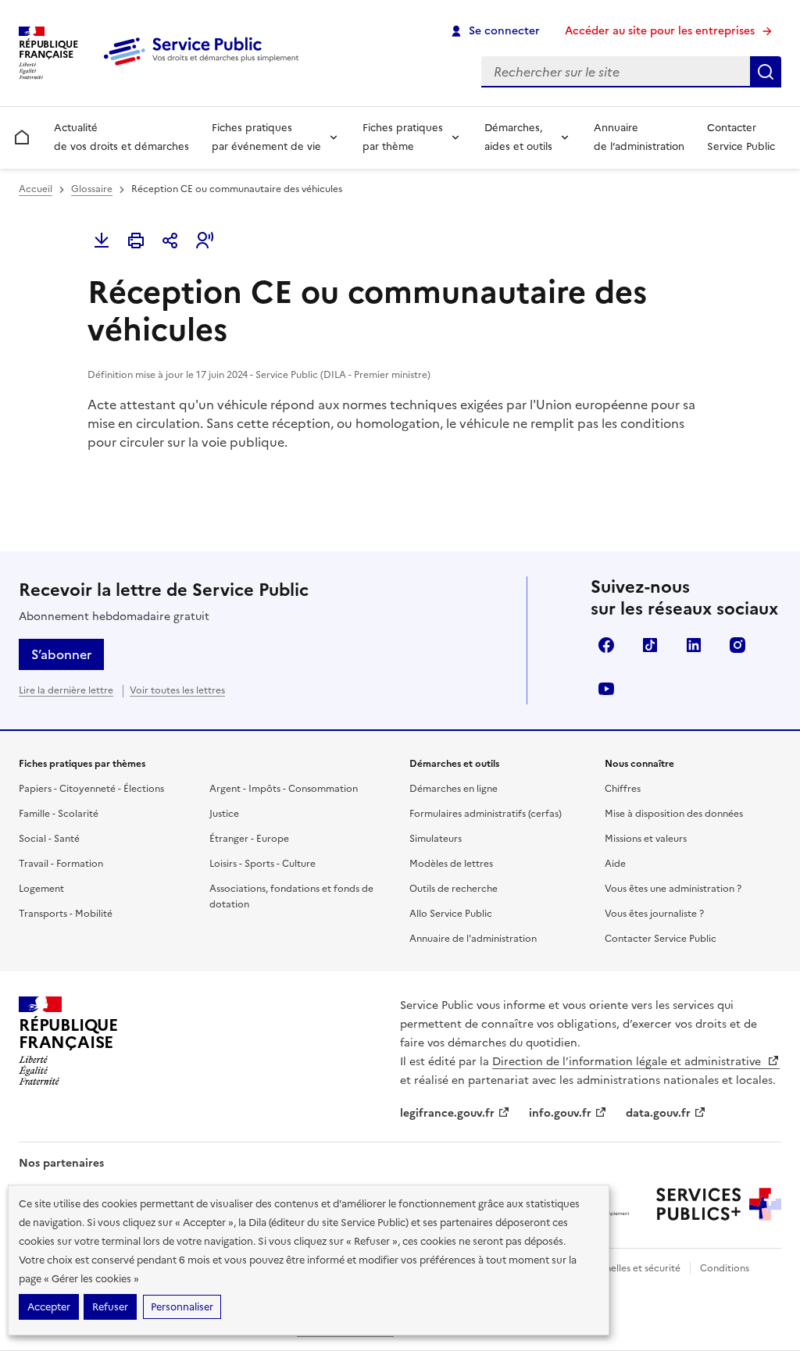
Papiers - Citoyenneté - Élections (91, 789)
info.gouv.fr (560, 1113)
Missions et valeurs (646, 839)
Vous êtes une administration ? (673, 889)
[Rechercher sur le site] (765, 71)
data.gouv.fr (658, 1113)
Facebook (606, 645)
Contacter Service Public (741, 137)
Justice (224, 814)
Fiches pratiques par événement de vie (266, 137)
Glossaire (91, 189)
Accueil (35, 189)
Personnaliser (182, 1306)
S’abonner (61, 654)
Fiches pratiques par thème (402, 137)
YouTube (606, 688)
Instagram (737, 645)
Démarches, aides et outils (518, 137)
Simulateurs (435, 839)
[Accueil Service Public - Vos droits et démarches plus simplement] (204, 66)
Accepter (48, 1306)
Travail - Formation (61, 864)
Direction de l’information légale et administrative (628, 1061)
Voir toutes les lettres (177, 690)
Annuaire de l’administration (639, 137)
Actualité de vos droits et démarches (121, 137)
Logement (41, 889)
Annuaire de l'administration (473, 939)
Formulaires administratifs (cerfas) (485, 814)
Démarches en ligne (453, 789)
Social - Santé (49, 839)
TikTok (650, 645)
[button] (205, 240)
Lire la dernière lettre (66, 690)
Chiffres (623, 789)
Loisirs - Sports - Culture (262, 864)
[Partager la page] (170, 240)
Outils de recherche (453, 889)
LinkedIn (693, 645)
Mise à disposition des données (674, 814)
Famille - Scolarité (58, 814)
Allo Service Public (450, 914)
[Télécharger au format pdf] (102, 240)
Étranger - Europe (249, 839)
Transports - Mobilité (65, 914)
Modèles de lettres (451, 864)
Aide (615, 864)
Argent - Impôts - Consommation (283, 789)
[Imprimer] (136, 240)
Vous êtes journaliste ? (654, 914)
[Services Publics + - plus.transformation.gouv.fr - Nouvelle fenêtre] (718, 1204)
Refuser (110, 1306)
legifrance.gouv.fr (447, 1113)
